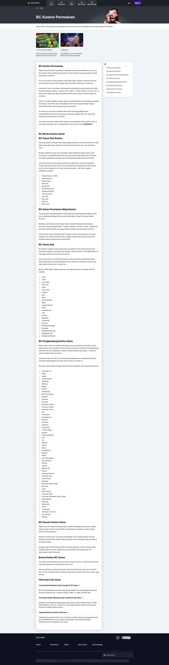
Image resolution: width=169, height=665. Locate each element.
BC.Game (80, 111)
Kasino (38, 644)
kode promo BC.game (76, 124)
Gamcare (114, 661)
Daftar (66, 644)
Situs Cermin (82, 644)
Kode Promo (54, 644)
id (130, 3)
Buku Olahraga (97, 644)
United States (110, 655)
